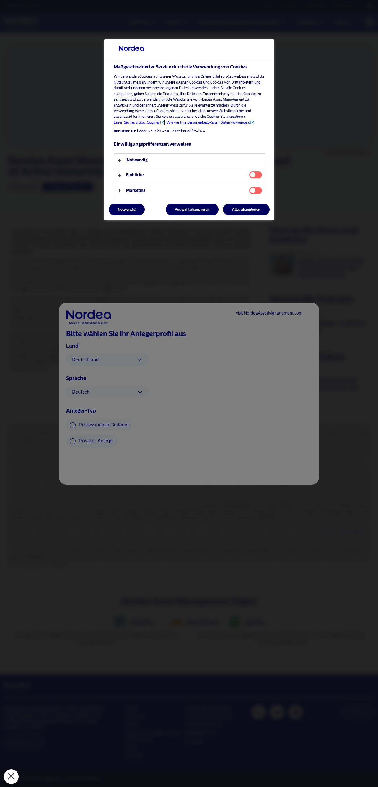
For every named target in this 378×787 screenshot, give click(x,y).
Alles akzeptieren (246, 209)
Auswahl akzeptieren (192, 209)
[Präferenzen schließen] (11, 776)
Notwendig (127, 209)
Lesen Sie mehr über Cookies (137, 122)
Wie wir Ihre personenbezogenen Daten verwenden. (208, 122)
